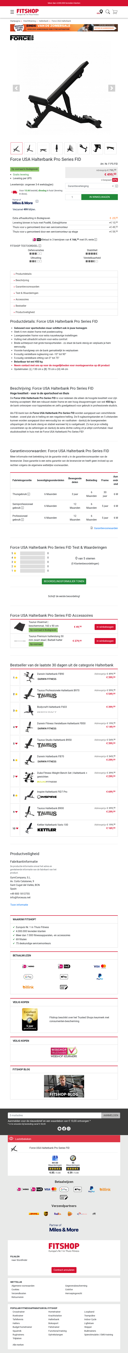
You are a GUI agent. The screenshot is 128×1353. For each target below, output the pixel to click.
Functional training (57, 1331)
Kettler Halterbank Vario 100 (52, 824)
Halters (16, 1323)
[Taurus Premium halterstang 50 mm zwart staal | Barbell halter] (20, 640)
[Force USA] (22, 37)
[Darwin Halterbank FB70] (29, 759)
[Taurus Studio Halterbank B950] (29, 743)
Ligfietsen (89, 1323)
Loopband (89, 1312)
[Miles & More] (64, 1227)
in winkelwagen (99, 197)
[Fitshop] (27, 11)
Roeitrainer (18, 1315)
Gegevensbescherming (76, 1286)
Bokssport (53, 1323)
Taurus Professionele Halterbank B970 (58, 690)
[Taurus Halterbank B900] (29, 811)
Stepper (88, 1327)
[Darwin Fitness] (47, 679)
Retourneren (18, 1297)
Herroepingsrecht (73, 1293)
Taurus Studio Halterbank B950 (54, 739)
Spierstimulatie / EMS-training (98, 1334)
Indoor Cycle (90, 1319)
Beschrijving (22, 280)
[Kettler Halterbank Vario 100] (29, 827)
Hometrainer (54, 1312)
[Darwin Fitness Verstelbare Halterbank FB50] (29, 726)
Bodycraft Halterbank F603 (52, 706)
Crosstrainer (19, 1312)
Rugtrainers (18, 1334)
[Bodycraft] (47, 712)
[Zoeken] (108, 12)
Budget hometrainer (22, 1327)
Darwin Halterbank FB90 (50, 673)
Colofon (69, 1289)
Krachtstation (55, 1315)
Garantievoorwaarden (27, 286)
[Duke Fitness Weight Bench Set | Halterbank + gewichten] (29, 777)
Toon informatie (19, 904)
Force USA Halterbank (61, 21)
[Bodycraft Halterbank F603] (29, 710)
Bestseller (21, 305)
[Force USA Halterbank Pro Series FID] (18, 1148)
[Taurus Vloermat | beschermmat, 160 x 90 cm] (20, 626)
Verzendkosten (19, 1293)
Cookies (15, 1289)
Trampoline (89, 1315)
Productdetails (24, 273)
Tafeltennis (18, 1319)
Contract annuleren (64, 1269)
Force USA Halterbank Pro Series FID (50, 1147)
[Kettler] (47, 830)
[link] (28, 966)
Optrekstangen (55, 1334)
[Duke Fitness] (47, 782)
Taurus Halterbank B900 (50, 808)
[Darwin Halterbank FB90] (29, 677)
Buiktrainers (90, 1331)
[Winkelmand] (115, 12)
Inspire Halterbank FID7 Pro (52, 791)
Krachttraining (29, 21)
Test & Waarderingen (27, 293)
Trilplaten (17, 1338)
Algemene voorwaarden (23, 1286)
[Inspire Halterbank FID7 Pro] (29, 794)
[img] (37, 201)
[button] (16, 148)
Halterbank (44, 21)
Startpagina (15, 21)
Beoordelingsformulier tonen (64, 581)
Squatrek (17, 1331)
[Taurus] (47, 696)
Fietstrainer (53, 1327)
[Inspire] (47, 797)
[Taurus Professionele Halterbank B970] (29, 693)
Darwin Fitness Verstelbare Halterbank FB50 (61, 723)
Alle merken (18, 1345)
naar (19, 1260)
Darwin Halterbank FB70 (50, 756)
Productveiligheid (25, 312)
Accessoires (22, 299)
